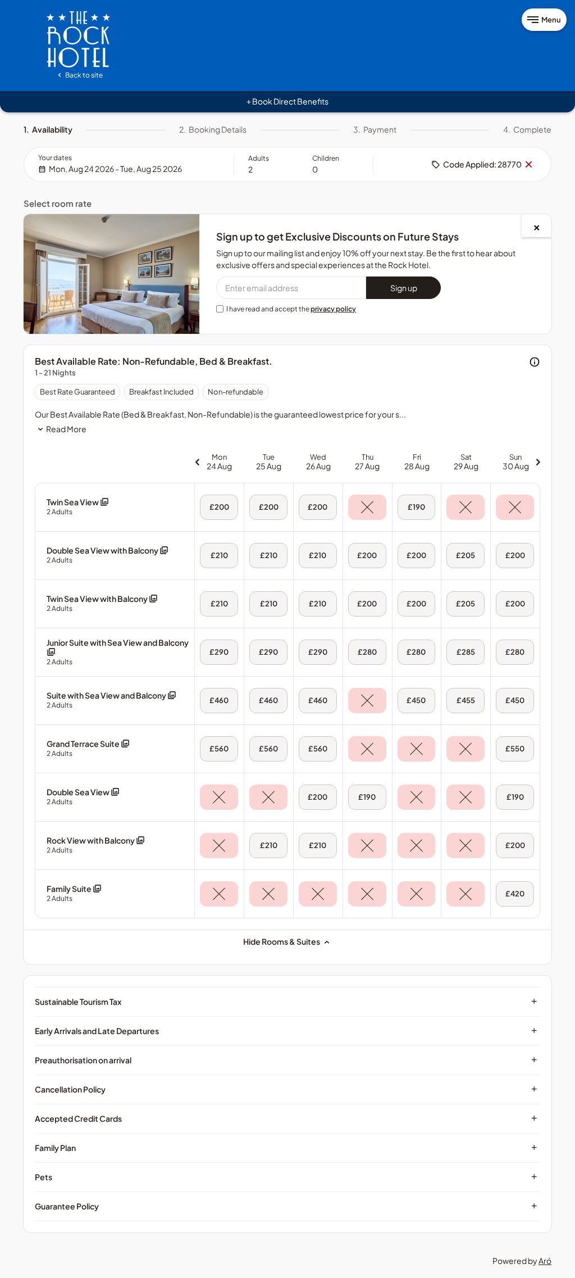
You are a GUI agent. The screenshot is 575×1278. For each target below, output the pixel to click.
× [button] (528, 164)
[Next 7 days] (538, 461)
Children (325, 158)
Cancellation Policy (286, 1089)
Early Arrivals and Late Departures (286, 1030)
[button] (78, 506)
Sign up (403, 288)
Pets (286, 1176)
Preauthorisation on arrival (286, 1060)
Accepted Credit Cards (286, 1118)
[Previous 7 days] (197, 461)
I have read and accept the (291, 309)
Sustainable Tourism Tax (286, 1001)
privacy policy (333, 309)
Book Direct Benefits (287, 101)
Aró (545, 1261)
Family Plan (286, 1147)
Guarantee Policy (286, 1206)
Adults (258, 158)
